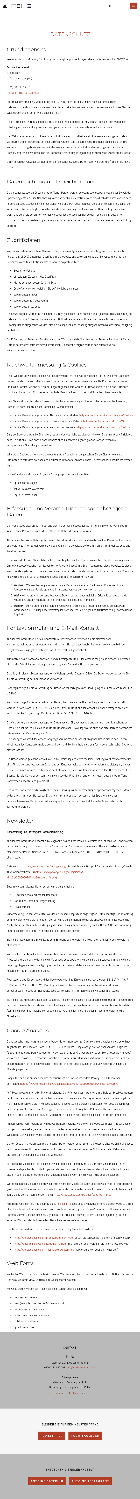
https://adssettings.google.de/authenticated (40, 1243)
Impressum (60, 1393)
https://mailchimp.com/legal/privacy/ (44, 866)
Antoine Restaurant (90, 1481)
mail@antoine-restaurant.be (23, 93)
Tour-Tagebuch (85, 1435)
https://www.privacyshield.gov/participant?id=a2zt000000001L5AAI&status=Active (69, 1084)
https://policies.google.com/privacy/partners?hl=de (43, 1238)
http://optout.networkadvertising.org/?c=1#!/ (106, 415)
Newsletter (51, 1435)
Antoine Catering (47, 1481)
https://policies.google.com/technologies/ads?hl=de (44, 1249)
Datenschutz (79, 1393)
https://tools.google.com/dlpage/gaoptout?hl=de (82, 1195)
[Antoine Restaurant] (15, 6)
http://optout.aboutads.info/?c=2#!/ (105, 421)
